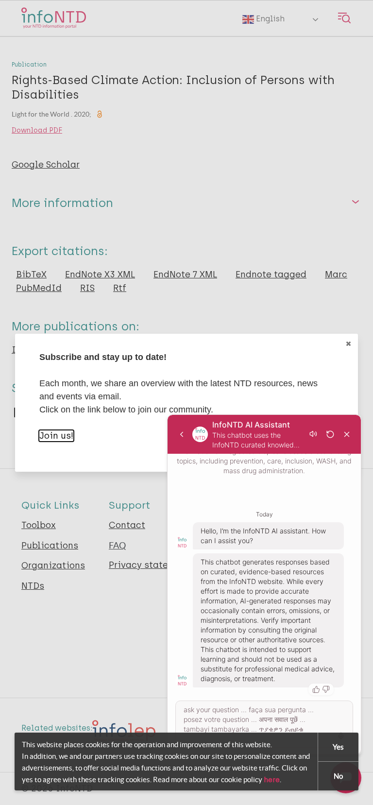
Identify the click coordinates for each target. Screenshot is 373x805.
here (272, 779)
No (338, 776)
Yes (338, 747)
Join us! (56, 435)
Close (348, 343)
